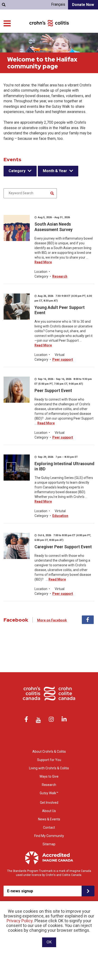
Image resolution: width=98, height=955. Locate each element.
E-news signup (20, 891)
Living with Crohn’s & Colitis (49, 768)
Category (17, 171)
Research (59, 276)
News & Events (49, 819)
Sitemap (49, 844)
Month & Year (55, 171)
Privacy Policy (20, 920)
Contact (49, 827)
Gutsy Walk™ (49, 793)
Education (60, 516)
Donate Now (83, 4)
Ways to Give (49, 776)
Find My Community (49, 836)
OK (49, 942)
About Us (49, 811)
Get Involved (49, 802)
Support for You (49, 760)
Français (58, 4)
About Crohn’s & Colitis (49, 751)
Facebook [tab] (88, 619)
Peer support (62, 359)
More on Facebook (52, 620)
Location (40, 272)
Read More (43, 262)
